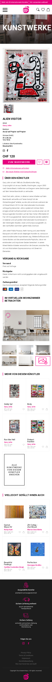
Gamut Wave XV (8, 526)
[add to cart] (47, 409)
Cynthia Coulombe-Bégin (14, 567)
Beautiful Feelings (8, 563)
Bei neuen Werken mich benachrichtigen (21, 172)
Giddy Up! (8, 404)
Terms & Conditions (26, 655)
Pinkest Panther (30, 440)
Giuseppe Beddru (34, 565)
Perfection (32, 562)
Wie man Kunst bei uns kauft (26, 664)
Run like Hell (9, 439)
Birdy (29, 404)
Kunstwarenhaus (23, 671)
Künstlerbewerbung (26, 661)
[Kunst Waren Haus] (26, 9)
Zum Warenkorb (19, 162)
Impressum (26, 658)
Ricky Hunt (8, 530)
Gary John (7, 125)
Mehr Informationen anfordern (17, 168)
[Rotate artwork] (8, 315)
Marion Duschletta (34, 530)
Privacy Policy (26, 653)
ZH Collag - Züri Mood (32, 526)
